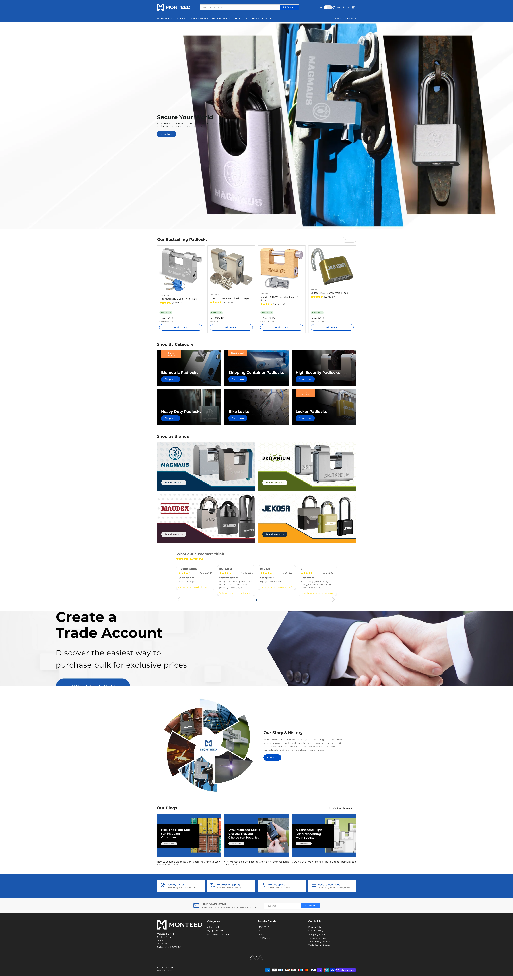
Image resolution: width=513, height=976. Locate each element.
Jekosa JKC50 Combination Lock (329, 293)
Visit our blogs (341, 808)
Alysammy (169, 970)
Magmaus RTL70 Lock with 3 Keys (178, 298)
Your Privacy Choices (319, 941)
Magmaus (164, 295)
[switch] (328, 7)
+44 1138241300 (173, 947)
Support (349, 18)
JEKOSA (262, 930)
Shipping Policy (316, 934)
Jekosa (314, 289)
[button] (256, 600)
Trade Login (240, 18)
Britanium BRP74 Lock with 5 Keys (229, 298)
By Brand (181, 18)
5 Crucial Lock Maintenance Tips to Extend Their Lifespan (324, 861)
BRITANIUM (264, 938)
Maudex (264, 293)
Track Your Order (261, 18)
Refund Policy (315, 930)
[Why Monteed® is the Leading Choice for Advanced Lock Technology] (256, 835)
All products (164, 18)
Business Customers (218, 934)
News (338, 18)
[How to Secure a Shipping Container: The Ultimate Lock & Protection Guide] (189, 835)
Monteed (168, 967)
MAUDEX (263, 934)
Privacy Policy (315, 927)
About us (272, 757)
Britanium (214, 295)
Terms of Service (317, 938)
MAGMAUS (263, 927)
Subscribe (310, 905)
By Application (198, 18)
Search (291, 7)
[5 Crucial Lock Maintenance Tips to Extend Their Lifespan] (324, 835)
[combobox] (249, 7)
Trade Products (221, 18)
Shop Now (166, 134)
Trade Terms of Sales (319, 945)
